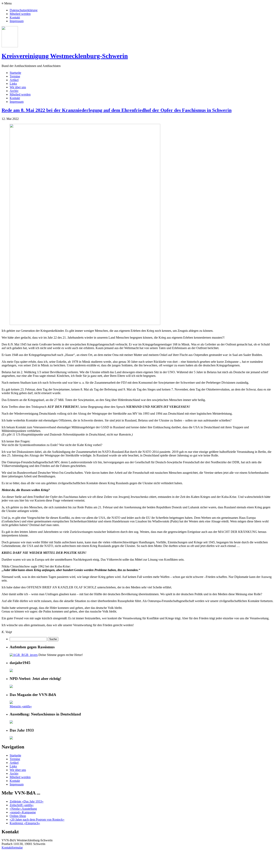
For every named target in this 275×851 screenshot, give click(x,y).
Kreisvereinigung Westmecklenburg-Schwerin (65, 56)
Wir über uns (18, 87)
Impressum (17, 21)
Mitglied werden (20, 13)
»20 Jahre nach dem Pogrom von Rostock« (37, 819)
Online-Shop (18, 816)
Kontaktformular (12, 847)
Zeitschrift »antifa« (22, 805)
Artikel (14, 80)
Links (13, 83)
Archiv (14, 90)
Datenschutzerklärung (23, 10)
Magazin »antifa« (21, 706)
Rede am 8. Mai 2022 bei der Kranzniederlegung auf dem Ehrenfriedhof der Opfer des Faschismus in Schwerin (117, 110)
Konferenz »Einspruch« (25, 823)
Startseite (15, 72)
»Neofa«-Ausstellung (23, 808)
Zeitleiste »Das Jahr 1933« (26, 801)
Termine (15, 76)
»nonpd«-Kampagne (23, 812)
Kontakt (15, 17)
